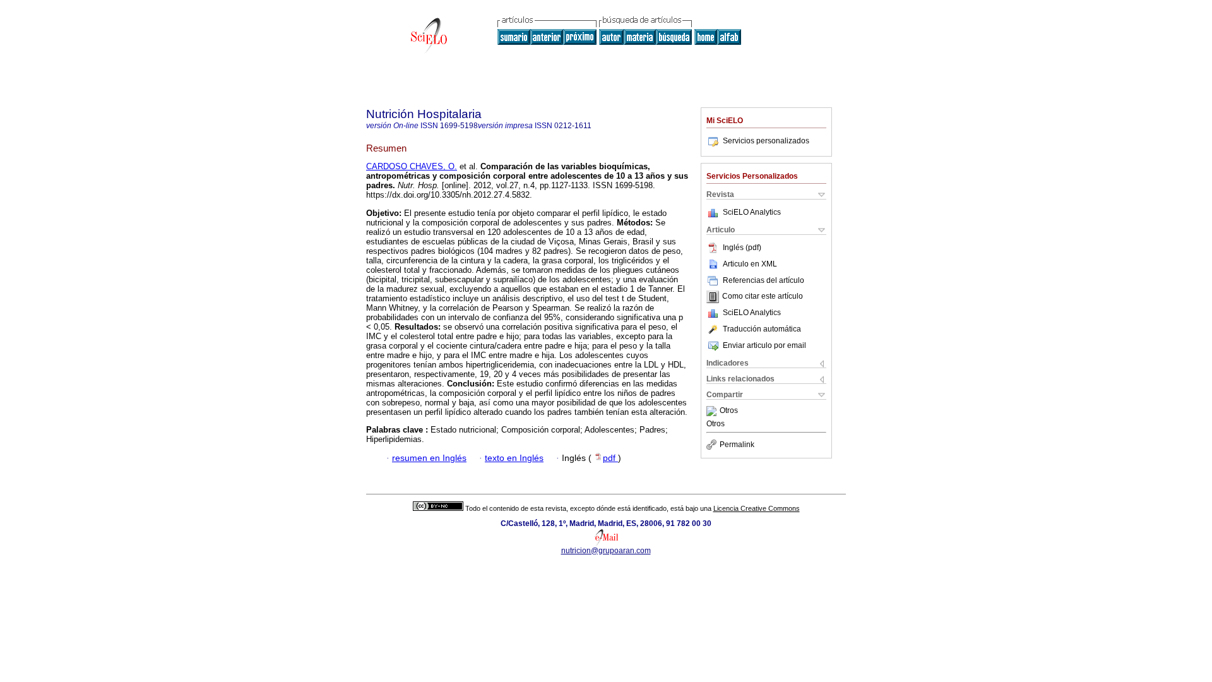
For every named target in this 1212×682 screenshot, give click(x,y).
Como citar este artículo (762, 296)
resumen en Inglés (429, 458)
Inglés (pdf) (742, 247)
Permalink (737, 444)
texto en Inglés (514, 458)
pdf (610, 458)
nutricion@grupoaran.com (606, 550)
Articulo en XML (750, 264)
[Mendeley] (713, 411)
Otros (729, 411)
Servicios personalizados (766, 140)
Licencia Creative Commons (756, 508)
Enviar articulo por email (764, 345)
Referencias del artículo (763, 280)
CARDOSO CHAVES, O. (411, 166)
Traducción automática (762, 329)
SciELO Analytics (752, 212)
